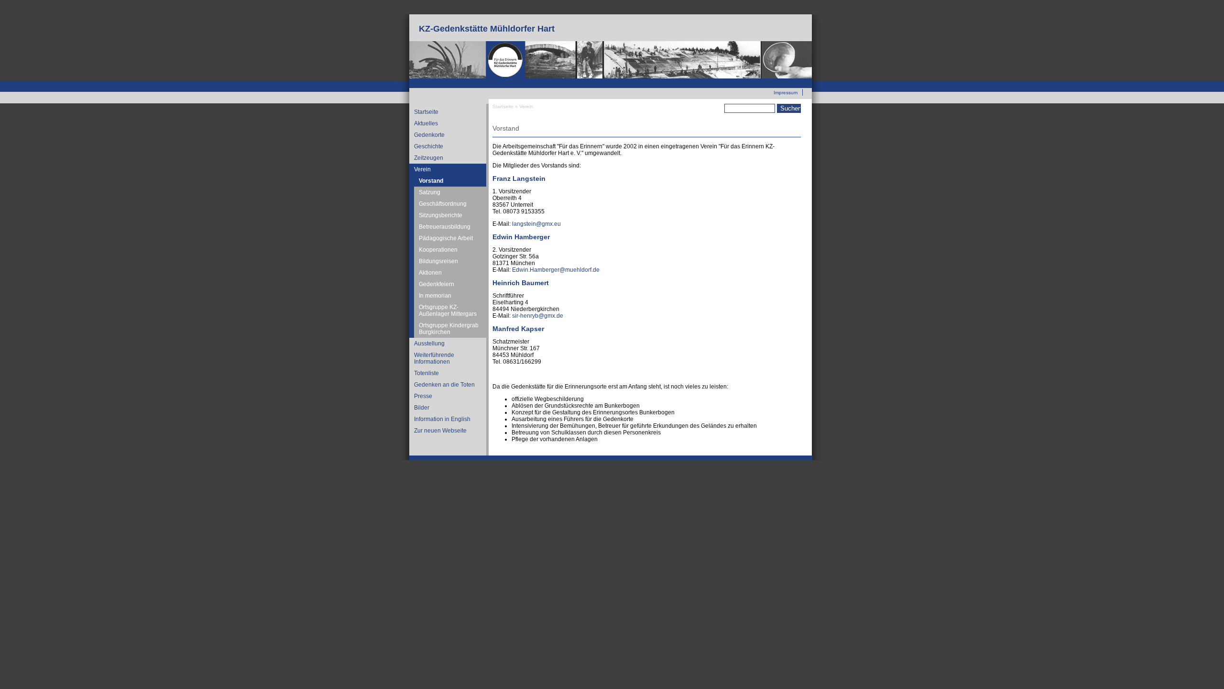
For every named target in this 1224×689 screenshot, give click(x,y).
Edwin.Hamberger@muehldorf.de (556, 270)
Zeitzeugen (428, 158)
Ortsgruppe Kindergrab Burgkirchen (449, 328)
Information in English (442, 419)
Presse (423, 396)
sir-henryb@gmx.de (537, 315)
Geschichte (428, 146)
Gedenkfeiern (436, 284)
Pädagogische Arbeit (446, 238)
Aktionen (430, 272)
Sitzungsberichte (440, 215)
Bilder (421, 407)
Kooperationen (438, 249)
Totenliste (426, 373)
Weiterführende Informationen (434, 358)
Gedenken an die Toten (444, 384)
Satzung (429, 192)
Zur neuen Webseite (776, 81)
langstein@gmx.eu (536, 224)
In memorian (435, 295)
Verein (422, 169)
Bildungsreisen (438, 261)
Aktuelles (426, 123)
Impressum (786, 92)
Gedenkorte (429, 135)
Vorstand (431, 181)
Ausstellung (429, 343)
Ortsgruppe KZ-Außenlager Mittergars (448, 310)
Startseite (426, 112)
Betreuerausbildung (444, 226)
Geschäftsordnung (443, 203)
